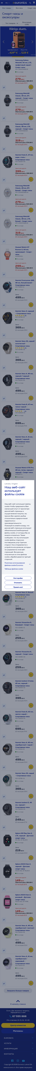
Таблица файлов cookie (14, 569)
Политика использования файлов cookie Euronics (15, 564)
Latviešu (8, 484)
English (15, 484)
